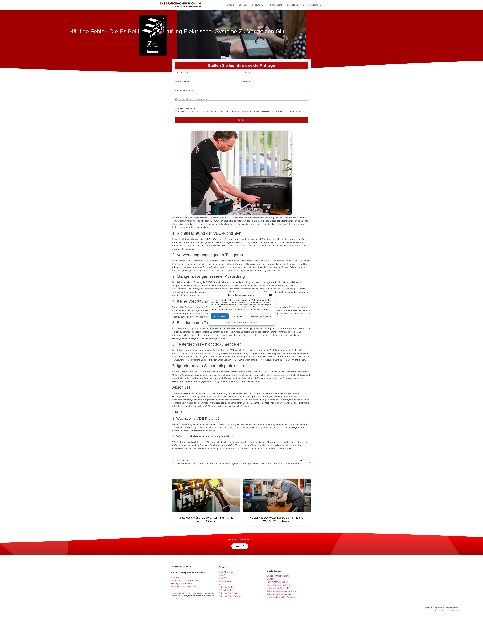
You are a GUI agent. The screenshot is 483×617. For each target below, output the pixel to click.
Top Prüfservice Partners (278, 585)
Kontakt (230, 5)
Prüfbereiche (276, 5)
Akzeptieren (219, 316)
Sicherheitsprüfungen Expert (280, 594)
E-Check (270, 578)
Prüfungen (188, 402)
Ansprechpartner (183, 81)
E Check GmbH (226, 590)
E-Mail (246, 73)
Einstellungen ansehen (260, 316)
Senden (241, 120)
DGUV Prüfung (226, 572)
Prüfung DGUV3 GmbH (278, 588)
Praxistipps (292, 5)
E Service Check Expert (230, 593)
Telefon (247, 81)
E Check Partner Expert (278, 575)
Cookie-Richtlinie (232, 322)
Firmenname (181, 73)
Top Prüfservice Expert (277, 581)
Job (220, 584)
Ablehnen (238, 316)
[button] (271, 295)
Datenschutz (243, 322)
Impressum (253, 322)
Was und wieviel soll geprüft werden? (192, 99)
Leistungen (257, 5)
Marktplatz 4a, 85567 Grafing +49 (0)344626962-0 (185, 580)
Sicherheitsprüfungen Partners (281, 591)
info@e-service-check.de (185, 586)
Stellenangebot (226, 581)
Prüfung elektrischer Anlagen (281, 597)
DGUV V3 (223, 578)
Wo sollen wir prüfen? (185, 90)
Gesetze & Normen (312, 5)
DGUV (222, 575)
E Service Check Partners (230, 596)
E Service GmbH (226, 587)
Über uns (243, 5)
